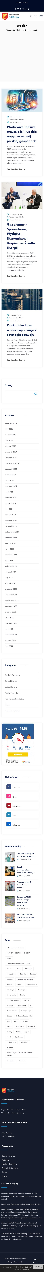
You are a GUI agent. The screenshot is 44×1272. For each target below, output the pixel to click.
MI (31, 1005)
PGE (15, 1021)
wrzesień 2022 (11, 606)
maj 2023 (9, 561)
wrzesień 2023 (11, 538)
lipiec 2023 (9, 549)
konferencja (11, 995)
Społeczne (19, 1037)
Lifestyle (10, 1005)
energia (23, 974)
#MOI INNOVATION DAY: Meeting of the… (26, 916)
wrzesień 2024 (11, 469)
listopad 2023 (11, 526)
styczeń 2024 (10, 515)
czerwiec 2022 (11, 623)
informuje (10, 990)
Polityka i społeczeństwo (14, 699)
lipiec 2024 (9, 481)
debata (9, 969)
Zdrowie (22, 1061)
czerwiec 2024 (11, 486)
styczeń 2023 (10, 583)
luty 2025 (9, 441)
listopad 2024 (11, 458)
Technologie (11, 1042)
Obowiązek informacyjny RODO (15, 1258)
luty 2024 (9, 509)
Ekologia (28, 969)
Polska (9, 1026)
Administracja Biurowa (15, 948)
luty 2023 (9, 578)
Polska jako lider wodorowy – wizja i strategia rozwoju (21, 330)
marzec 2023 (10, 572)
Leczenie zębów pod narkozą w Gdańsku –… (22, 6)
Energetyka (11, 974)
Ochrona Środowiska (24, 1016)
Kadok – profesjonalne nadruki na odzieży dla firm (20, 1204)
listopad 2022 (11, 595)
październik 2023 (12, 532)
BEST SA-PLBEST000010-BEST (18, 953)
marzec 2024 (10, 503)
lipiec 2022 (9, 618)
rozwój (9, 1032)
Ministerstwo (12, 1011)
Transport (24, 1042)
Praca (7, 705)
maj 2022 (9, 629)
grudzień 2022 (11, 589)
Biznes (9, 958)
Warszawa (11, 1061)
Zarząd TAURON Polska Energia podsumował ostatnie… (24, 901)
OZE (8, 1021)
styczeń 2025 (10, 446)
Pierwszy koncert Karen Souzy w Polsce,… (24, 885)
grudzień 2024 (11, 452)
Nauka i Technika (11, 693)
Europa (33, 974)
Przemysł (31, 1026)
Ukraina (10, 1047)
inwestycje (22, 990)
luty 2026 (9, 429)
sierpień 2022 (10, 612)
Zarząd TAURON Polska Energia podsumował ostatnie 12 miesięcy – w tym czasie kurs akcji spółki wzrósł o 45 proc (21, 1226)
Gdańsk (10, 984)
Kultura (26, 1000)
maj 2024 (9, 492)
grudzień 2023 (11, 521)
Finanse (10, 979)
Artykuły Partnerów (12, 675)
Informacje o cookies (22, 1269)
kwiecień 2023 (11, 566)
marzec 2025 (10, 435)
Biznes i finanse (15, 122)
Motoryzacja (26, 1011)
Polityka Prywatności (15, 1262)
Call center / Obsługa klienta (18, 963)
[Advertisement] (22, 58)
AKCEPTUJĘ (38, 1267)
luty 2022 (9, 646)
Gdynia (20, 984)
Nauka (9, 1016)
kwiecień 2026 (11, 423)
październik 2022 (12, 601)
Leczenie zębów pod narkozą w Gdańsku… (26, 855)
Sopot (27, 1032)
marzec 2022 (10, 641)
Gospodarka (32, 984)
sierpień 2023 (10, 543)
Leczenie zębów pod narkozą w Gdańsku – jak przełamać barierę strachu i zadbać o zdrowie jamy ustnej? (21, 1196)
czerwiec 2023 (11, 555)
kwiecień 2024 (11, 498)
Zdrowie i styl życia (12, 711)
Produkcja (20, 1026)
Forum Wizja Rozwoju (25, 979)
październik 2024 (12, 463)
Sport (9, 1037)
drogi (19, 969)
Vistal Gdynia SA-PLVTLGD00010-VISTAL (20, 1054)
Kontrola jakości (13, 1000)
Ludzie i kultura (11, 687)
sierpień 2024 (10, 475)
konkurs (23, 995)
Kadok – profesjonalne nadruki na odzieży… (25, 870)
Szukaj (8, 386)
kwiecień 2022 (11, 635)
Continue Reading (14, 169)
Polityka (25, 1021)
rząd (18, 1032)
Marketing (22, 1005)
